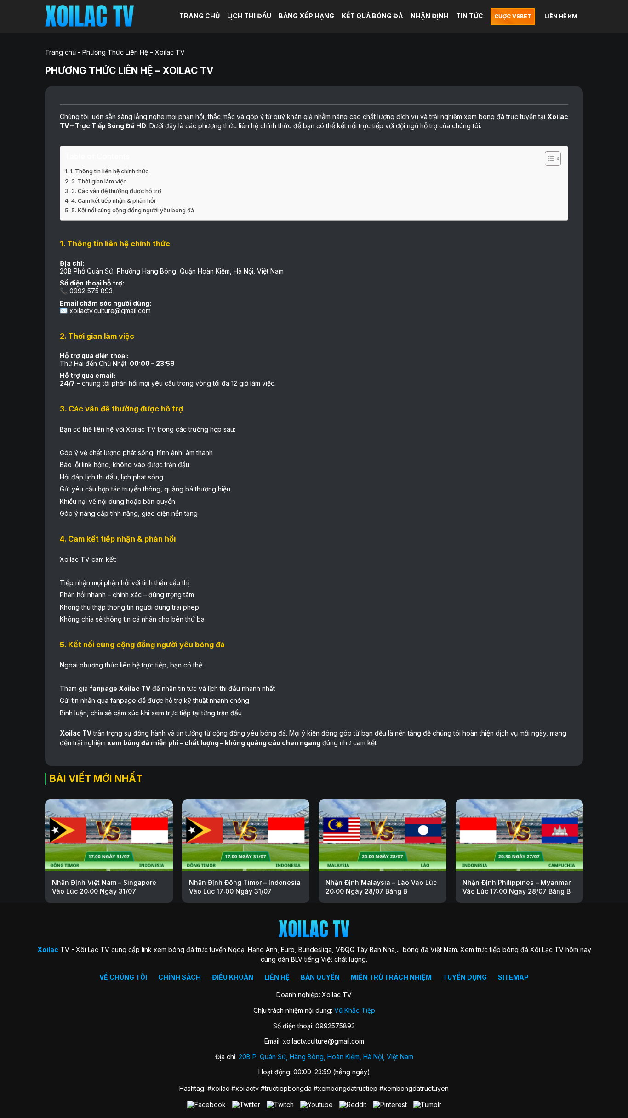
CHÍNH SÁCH (179, 977)
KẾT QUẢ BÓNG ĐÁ (372, 16)
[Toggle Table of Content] (548, 158)
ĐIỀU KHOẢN (232, 977)
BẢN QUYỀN (320, 977)
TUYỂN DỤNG (465, 977)
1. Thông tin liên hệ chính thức (109, 171)
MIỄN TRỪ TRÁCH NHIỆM (391, 977)
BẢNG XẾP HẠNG (306, 16)
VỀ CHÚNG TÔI (123, 977)
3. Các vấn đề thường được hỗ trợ (116, 191)
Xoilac (557, 116)
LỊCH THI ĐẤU (249, 16)
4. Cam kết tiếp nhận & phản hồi (113, 200)
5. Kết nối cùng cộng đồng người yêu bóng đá (132, 210)
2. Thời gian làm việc (98, 181)
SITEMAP (513, 977)
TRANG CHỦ (199, 16)
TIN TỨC (469, 16)
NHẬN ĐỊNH (430, 16)
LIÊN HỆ (277, 977)
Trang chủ (60, 52)
